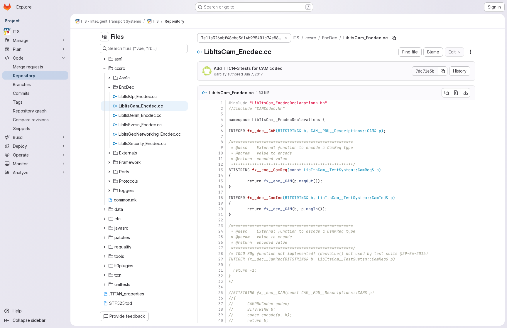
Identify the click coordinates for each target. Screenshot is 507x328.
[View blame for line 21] (202, 214)
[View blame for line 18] (202, 198)
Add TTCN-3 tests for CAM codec (248, 68)
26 (220, 242)
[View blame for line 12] (202, 164)
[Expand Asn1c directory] (109, 77)
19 (220, 203)
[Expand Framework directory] (109, 162)
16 (220, 186)
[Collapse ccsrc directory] (104, 68)
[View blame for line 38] (202, 309)
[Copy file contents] (446, 92)
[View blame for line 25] (202, 237)
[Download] (465, 92)
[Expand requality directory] (104, 246)
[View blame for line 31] (202, 270)
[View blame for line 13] (202, 170)
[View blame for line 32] (202, 276)
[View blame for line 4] (202, 119)
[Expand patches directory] (104, 237)
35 (220, 292)
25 (220, 236)
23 (220, 225)
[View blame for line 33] (202, 281)
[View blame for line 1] (202, 103)
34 (220, 287)
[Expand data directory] (104, 209)
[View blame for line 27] (202, 248)
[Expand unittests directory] (104, 284)
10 (220, 153)
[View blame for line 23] (202, 225)
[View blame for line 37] (202, 304)
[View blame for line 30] (202, 265)
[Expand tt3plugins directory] (104, 265)
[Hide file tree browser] (104, 36)
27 (220, 247)
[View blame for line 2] (202, 108)
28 (220, 253)
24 (220, 231)
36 (220, 298)
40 (220, 320)
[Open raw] (456, 92)
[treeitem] (144, 59)
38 (220, 309)
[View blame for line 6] (202, 131)
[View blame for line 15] (202, 181)
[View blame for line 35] (202, 292)
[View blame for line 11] (202, 159)
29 (220, 259)
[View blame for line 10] (202, 153)
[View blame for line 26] (202, 242)
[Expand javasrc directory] (104, 228)
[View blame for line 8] (202, 142)
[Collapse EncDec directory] (109, 87)
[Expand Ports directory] (109, 171)
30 (220, 264)
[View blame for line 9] (202, 147)
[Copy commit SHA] (442, 71)
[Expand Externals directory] (109, 153)
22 (220, 220)
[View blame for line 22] (202, 220)
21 (220, 214)
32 (220, 275)
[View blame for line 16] (202, 186)
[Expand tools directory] (104, 256)
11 (220, 158)
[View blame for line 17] (202, 192)
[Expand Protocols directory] (109, 181)
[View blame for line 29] (202, 259)
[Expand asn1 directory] (104, 59)
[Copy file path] (393, 38)
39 (220, 314)
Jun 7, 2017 (253, 74)
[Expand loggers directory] (109, 190)
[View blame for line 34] (202, 287)
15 (220, 181)
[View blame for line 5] (202, 125)
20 (220, 208)
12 (220, 164)
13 (220, 169)
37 (220, 303)
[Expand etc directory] (104, 218)
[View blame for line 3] (202, 114)
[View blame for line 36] (202, 298)
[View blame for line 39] (202, 315)
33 (220, 281)
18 (220, 197)
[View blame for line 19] (202, 203)
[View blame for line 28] (202, 253)
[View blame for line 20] (202, 209)
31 (220, 270)
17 (220, 192)
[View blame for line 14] (202, 175)
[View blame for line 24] (202, 231)
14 (220, 175)
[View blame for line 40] (202, 320)
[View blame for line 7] (202, 136)
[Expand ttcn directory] (104, 275)
